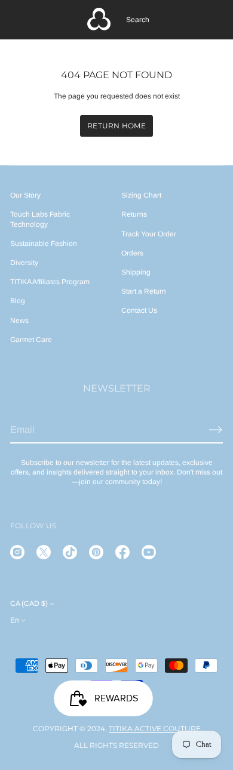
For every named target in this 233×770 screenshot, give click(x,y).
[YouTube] (149, 552)
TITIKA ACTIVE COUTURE (155, 728)
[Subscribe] (216, 430)
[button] (137, 20)
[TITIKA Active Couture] (99, 20)
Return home (116, 125)
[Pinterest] (96, 552)
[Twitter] (43, 552)
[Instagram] (17, 552)
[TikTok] (70, 552)
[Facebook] (122, 552)
